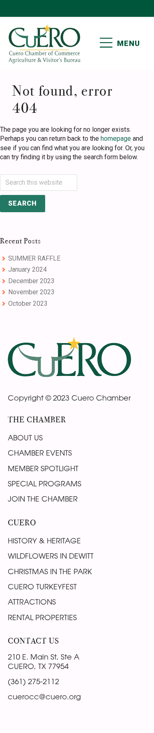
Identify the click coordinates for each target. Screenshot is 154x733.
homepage (116, 138)
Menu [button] (128, 43)
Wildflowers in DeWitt (51, 555)
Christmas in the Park (50, 571)
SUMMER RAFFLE (34, 258)
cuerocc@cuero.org (44, 696)
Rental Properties (42, 617)
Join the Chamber (43, 498)
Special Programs (44, 483)
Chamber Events (40, 452)
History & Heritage (44, 540)
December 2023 (31, 281)
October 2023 (28, 303)
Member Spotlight (43, 468)
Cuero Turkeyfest (42, 586)
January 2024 (27, 269)
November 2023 (31, 292)
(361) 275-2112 (33, 681)
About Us (25, 437)
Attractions (32, 601)
